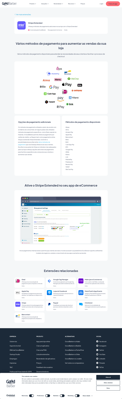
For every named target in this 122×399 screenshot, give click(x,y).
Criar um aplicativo (42, 346)
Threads (102, 363)
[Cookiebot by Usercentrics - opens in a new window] (10, 396)
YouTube (102, 354)
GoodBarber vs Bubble (73, 346)
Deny (108, 388)
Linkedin (102, 359)
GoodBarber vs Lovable (73, 359)
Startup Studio (15, 354)
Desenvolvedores (42, 372)
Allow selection (108, 382)
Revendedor (57, 4)
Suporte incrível (15, 346)
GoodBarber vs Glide (72, 354)
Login (101, 4)
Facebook (102, 341)
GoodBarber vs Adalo (72, 341)
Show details (86, 395)
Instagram (102, 346)
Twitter (101, 350)
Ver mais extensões (23, 14)
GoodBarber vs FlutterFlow (74, 350)
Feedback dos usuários (44, 367)
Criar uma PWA (41, 350)
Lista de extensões (42, 354)
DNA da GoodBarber (17, 350)
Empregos (13, 359)
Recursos (71, 4)
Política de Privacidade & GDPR (21, 372)
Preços (83, 4)
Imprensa (13, 363)
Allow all (108, 377)
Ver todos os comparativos (74, 363)
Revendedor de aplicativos (45, 359)
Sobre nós (13, 341)
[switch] (47, 395)
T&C (11, 367)
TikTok (101, 367)
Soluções (44, 4)
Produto (32, 4)
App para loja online (43, 341)
